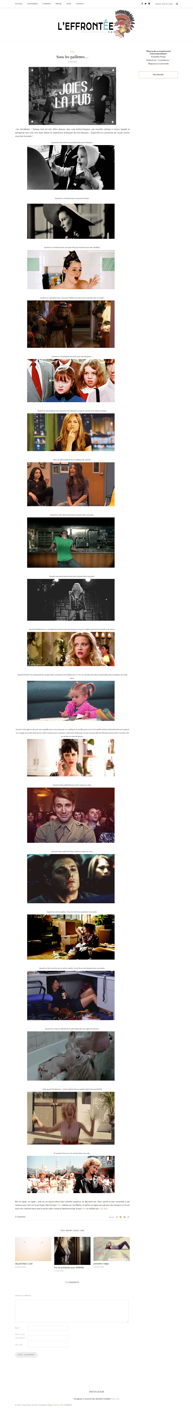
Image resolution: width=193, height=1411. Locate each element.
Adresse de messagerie (20, 1336)
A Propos (46, 4)
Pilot (59, 1205)
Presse (59, 4)
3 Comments (20, 1217)
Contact (80, 4)
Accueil (18, 4)
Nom (18, 1328)
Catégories (32, 4)
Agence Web (58, 1405)
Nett (84, 1209)
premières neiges (101, 1264)
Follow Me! (115, 1399)
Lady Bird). (103, 1209)
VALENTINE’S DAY (24, 1264)
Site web (18, 1345)
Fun (72, 51)
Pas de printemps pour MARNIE (69, 1268)
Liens (68, 4)
